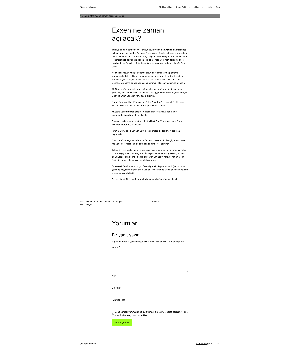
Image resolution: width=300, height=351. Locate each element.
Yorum (116, 247)
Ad (114, 276)
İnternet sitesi (119, 300)
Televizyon (117, 201)
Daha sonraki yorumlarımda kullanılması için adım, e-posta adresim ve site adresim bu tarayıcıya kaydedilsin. (151, 313)
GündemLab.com (88, 7)
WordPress (201, 343)
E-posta (116, 288)
